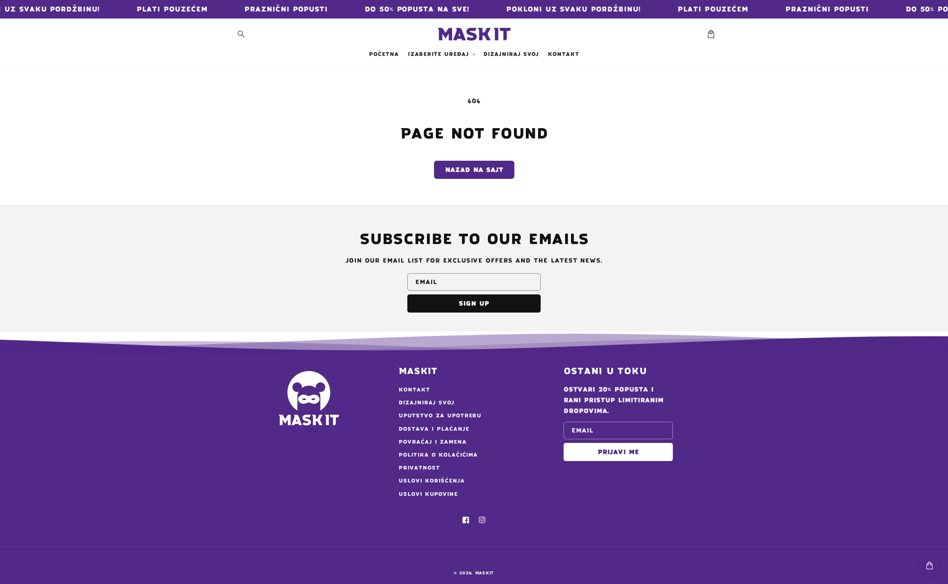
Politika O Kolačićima (438, 455)
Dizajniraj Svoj (426, 402)
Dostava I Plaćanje (433, 429)
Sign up (474, 303)
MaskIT (484, 572)
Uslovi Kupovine (427, 494)
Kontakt (414, 389)
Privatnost (419, 468)
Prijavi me (618, 452)
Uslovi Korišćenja (431, 481)
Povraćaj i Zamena (432, 442)
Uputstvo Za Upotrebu (439, 415)
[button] (241, 34)
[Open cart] (929, 565)
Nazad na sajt (474, 169)
